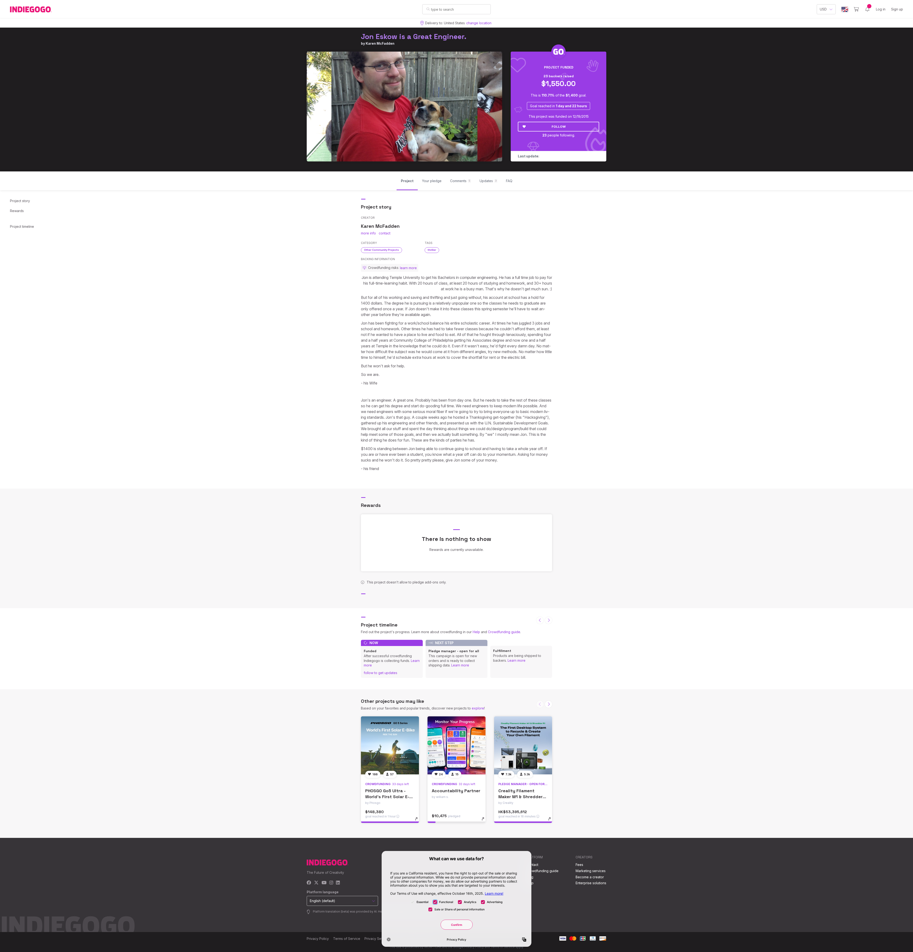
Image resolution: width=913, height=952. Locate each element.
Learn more (460, 665)
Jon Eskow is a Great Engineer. (413, 36)
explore (478, 708)
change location (478, 23)
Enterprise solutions (591, 883)
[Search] (428, 9)
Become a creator (590, 877)
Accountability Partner (456, 790)
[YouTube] (323, 882)
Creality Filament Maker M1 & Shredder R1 (520, 796)
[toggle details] (419, 821)
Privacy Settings (377, 939)
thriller (432, 250)
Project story (20, 201)
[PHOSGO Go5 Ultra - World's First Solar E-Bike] (390, 745)
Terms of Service (346, 939)
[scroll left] (540, 620)
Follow (559, 126)
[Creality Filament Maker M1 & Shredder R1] (523, 745)
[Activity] (867, 9)
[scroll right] (548, 620)
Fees (579, 865)
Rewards (17, 211)
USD (823, 9)
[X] (316, 882)
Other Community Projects (381, 250)
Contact (532, 865)
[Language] (845, 9)
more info (368, 233)
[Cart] (856, 9)
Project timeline (22, 226)
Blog (529, 877)
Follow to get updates (380, 673)
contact (384, 233)
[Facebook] (309, 882)
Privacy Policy (318, 939)
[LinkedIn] (338, 882)
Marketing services (591, 871)
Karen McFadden (380, 43)
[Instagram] (331, 882)
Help (476, 632)
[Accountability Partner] (456, 745)
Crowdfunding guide (504, 632)
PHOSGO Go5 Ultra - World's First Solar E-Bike (387, 796)
